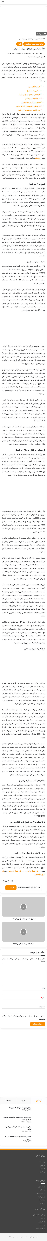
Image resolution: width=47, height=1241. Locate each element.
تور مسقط (42, 1225)
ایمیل (43, 997)
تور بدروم (42, 1200)
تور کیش (42, 1165)
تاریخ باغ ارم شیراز (34, 87)
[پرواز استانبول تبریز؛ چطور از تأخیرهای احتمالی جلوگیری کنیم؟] (39, 1120)
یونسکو (37, 158)
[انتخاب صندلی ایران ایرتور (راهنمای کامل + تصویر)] (39, 1139)
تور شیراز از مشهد (15, 871)
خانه (42, 39)
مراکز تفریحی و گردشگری (26, 39)
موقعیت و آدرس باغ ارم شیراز (31, 102)
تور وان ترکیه (41, 1197)
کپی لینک (11, 887)
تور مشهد (42, 1162)
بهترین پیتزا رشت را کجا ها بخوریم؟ (20, 1107)
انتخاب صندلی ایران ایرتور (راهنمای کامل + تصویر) (18, 1137)
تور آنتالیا (42, 1190)
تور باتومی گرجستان (39, 1215)
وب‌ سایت (42, 1007)
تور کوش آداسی (40, 1193)
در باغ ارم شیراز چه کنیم (32, 98)
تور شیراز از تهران (32, 871)
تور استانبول (41, 1187)
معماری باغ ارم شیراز (33, 91)
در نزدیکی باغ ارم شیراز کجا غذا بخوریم (28, 106)
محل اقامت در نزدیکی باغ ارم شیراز (29, 110)
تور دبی (43, 1218)
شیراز (37, 39)
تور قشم (43, 1168)
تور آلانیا (42, 1203)
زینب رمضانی (38, 53)
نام (44, 988)
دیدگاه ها (8, 1100)
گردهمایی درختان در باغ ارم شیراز (29, 94)
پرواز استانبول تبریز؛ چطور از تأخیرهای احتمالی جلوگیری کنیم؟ (17, 1118)
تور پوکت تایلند (40, 1228)
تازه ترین (39, 1100)
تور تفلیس (42, 1222)
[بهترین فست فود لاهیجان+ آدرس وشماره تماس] (39, 1130)
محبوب (23, 1100)
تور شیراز (42, 1172)
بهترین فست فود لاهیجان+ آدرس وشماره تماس (18, 1128)
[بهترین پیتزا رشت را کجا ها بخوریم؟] (39, 1111)
